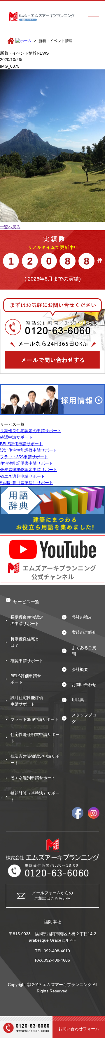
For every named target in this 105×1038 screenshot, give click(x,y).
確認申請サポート (16, 437)
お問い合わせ (84, 684)
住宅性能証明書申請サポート (26, 463)
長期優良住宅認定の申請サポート (30, 430)
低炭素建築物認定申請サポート (28, 469)
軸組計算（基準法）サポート (26, 482)
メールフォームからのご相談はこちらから (52, 895)
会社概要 (80, 669)
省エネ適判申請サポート (22, 476)
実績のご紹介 (84, 632)
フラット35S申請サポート (24, 457)
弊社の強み (82, 617)
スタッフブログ (84, 718)
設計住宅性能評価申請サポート (28, 450)
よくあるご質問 (84, 650)
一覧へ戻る (10, 227)
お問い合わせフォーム (78, 1028)
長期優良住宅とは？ (24, 642)
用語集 (78, 699)
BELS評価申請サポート (21, 443)
